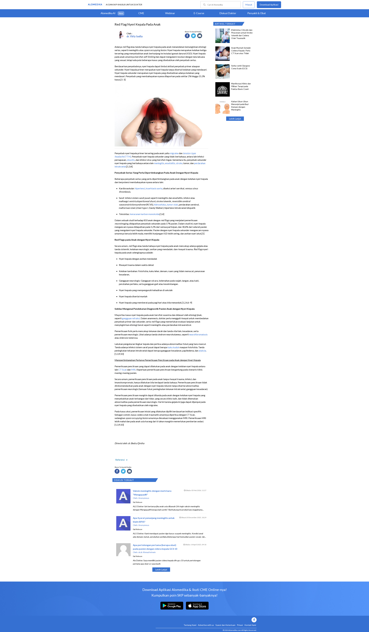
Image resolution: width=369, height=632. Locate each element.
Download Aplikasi (269, 4)
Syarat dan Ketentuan (225, 625)
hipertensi (140, 188)
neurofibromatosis (198, 334)
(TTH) (127, 156)
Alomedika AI (108, 13)
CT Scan (122, 369)
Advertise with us (206, 625)
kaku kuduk (173, 347)
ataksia (202, 350)
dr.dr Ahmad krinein (147, 552)
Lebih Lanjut (235, 118)
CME (141, 13)
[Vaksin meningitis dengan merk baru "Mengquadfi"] (123, 502)
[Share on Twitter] (194, 36)
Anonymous (143, 498)
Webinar (170, 13)
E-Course (199, 13)
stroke (179, 163)
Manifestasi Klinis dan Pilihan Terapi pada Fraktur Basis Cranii (241, 86)
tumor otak (172, 204)
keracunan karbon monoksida (144, 214)
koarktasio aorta (154, 188)
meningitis (159, 163)
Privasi (240, 625)
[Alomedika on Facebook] (206, 619)
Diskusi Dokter (227, 13)
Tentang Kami (190, 625)
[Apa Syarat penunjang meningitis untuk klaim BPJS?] (123, 529)
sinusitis (131, 159)
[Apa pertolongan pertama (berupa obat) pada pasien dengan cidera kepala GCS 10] (123, 555)
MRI (133, 369)
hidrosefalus (160, 204)
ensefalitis (170, 163)
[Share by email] (200, 36)
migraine (174, 153)
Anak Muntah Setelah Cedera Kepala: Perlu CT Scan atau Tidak (241, 50)
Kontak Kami (250, 625)
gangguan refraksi (131, 318)
